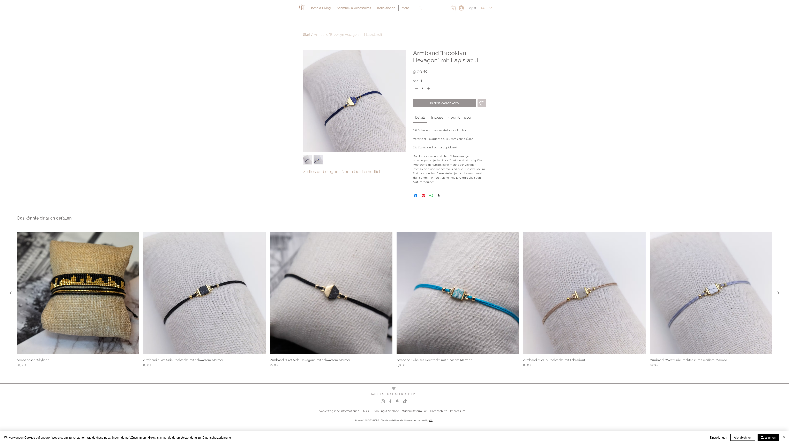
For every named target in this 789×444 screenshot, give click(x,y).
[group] (394, 300)
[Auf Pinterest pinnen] (423, 195)
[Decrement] (416, 88)
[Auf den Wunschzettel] (482, 103)
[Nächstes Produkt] (778, 292)
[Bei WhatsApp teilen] (431, 195)
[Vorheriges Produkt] (10, 292)
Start (306, 35)
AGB (366, 411)
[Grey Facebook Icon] (390, 401)
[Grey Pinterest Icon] (397, 401)
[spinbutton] (422, 88)
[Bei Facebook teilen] (415, 195)
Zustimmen (768, 437)
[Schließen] (784, 437)
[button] (453, 8)
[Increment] (428, 88)
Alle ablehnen (743, 437)
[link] (420, 117)
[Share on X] (439, 195)
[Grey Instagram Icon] (382, 401)
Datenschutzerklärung (216, 437)
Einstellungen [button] (718, 437)
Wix (431, 420)
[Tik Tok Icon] (405, 401)
